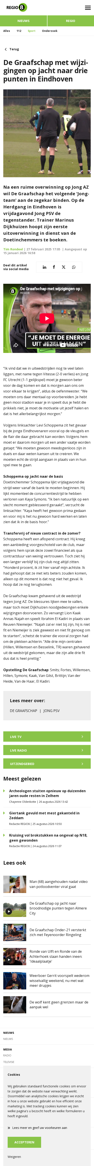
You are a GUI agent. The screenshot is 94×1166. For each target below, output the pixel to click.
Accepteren (24, 1142)
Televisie (8, 1062)
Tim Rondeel (13, 249)
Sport (31, 31)
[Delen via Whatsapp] (74, 267)
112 (19, 31)
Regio (70, 21)
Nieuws (23, 21)
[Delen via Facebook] (53, 267)
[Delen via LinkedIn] (44, 267)
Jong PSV (52, 710)
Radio (7, 1055)
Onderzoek (49, 31)
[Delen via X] (63, 267)
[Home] (23, 7)
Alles (6, 31)
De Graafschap (23, 710)
